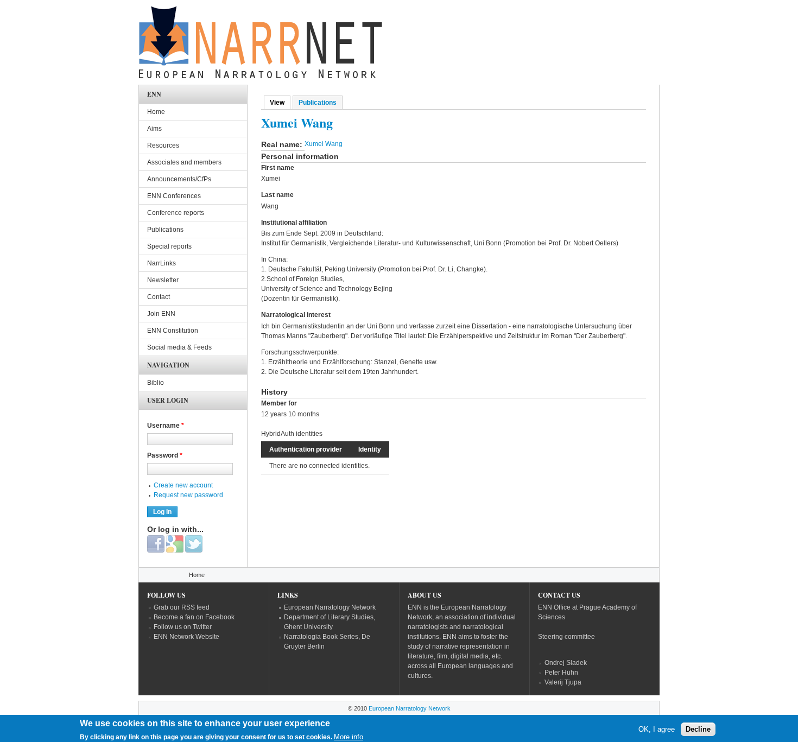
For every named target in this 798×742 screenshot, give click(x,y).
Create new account (183, 485)
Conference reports (175, 213)
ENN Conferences (174, 196)
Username (165, 425)
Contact (158, 297)
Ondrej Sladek (565, 663)
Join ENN (161, 314)
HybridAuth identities (291, 433)
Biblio (155, 382)
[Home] (260, 45)
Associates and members (184, 162)
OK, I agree (656, 729)
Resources (163, 145)
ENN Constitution (172, 330)
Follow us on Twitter (183, 627)
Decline (698, 729)
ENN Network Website (186, 636)
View (280, 102)
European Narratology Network (330, 607)
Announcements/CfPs (179, 179)
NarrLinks (161, 263)
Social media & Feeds (179, 347)
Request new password (188, 495)
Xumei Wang (324, 144)
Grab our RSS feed (182, 607)
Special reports (169, 246)
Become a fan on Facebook (194, 617)
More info (348, 737)
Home (156, 112)
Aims (154, 128)
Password (164, 455)
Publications (318, 102)
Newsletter (163, 280)
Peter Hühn (561, 672)
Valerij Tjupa (562, 682)
